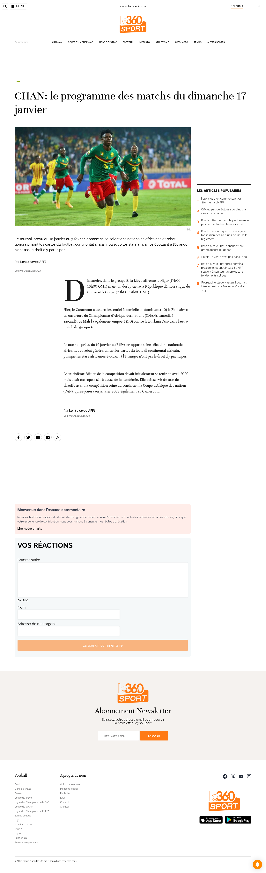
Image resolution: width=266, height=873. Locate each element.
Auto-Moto (181, 42)
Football (128, 42)
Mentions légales (69, 789)
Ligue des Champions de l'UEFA (32, 811)
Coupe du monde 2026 (80, 42)
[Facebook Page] (225, 776)
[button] (257, 864)
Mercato (144, 42)
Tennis (198, 42)
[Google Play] (238, 819)
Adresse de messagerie (37, 624)
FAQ (62, 797)
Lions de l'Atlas (108, 42)
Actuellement (22, 42)
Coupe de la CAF (24, 806)
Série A (18, 829)
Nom (22, 607)
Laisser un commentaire (103, 645)
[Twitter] (233, 776)
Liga (17, 820)
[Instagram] (249, 776)
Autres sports (216, 42)
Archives (65, 806)
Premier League (23, 824)
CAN (17, 81)
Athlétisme (162, 42)
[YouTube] (241, 776)
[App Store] (211, 819)
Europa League (23, 815)
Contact (64, 802)
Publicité (65, 793)
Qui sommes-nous (70, 784)
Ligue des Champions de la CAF (32, 802)
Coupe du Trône (23, 797)
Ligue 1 (18, 833)
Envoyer (154, 735)
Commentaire (29, 560)
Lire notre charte (29, 528)
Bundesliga (21, 838)
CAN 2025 (57, 42)
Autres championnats (26, 842)
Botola (18, 793)
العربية (256, 6)
